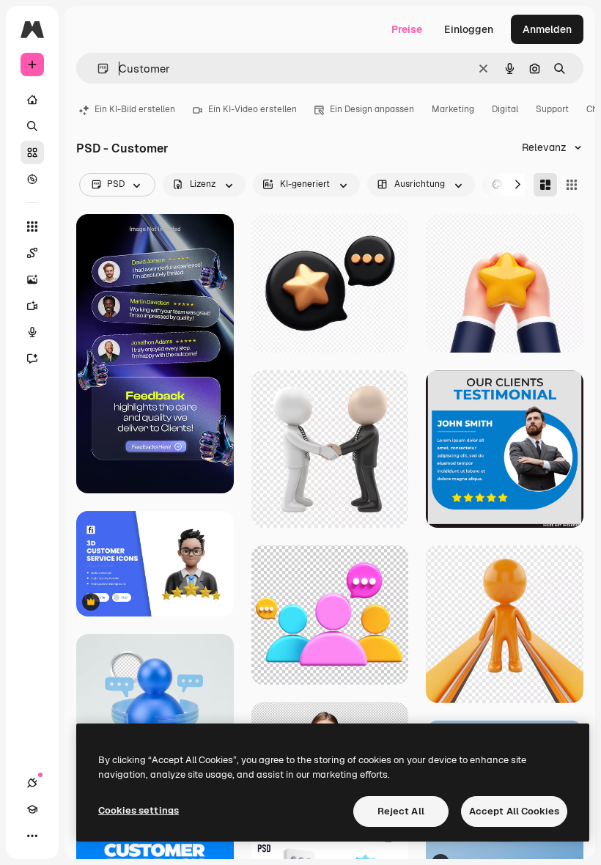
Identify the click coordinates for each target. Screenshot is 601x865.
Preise (406, 29)
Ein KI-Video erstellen (252, 109)
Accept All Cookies (514, 811)
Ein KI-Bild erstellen (135, 109)
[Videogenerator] (32, 305)
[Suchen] (32, 126)
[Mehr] (32, 835)
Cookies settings (138, 810)
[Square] (571, 184)
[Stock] (32, 152)
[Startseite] (32, 99)
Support (552, 109)
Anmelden (547, 29)
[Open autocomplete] (97, 68)
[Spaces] (32, 253)
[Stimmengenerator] (32, 332)
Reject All (400, 811)
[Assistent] (32, 358)
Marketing (453, 109)
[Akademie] (32, 809)
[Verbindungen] (32, 783)
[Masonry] (545, 184)
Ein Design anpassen (372, 109)
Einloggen (468, 29)
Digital (505, 109)
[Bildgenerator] (32, 279)
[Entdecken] (32, 179)
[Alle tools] (32, 226)
